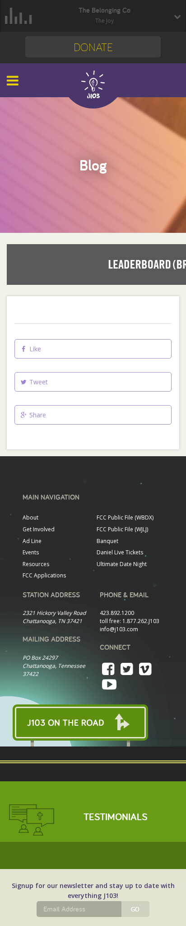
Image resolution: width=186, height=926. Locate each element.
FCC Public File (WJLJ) (122, 529)
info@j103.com (119, 629)
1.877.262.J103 (140, 621)
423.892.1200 (117, 613)
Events (31, 552)
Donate (93, 47)
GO (135, 909)
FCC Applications (44, 575)
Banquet (107, 541)
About (30, 517)
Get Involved (39, 529)
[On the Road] (93, 722)
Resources (36, 564)
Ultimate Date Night (122, 564)
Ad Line (32, 541)
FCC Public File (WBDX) (125, 517)
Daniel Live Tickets (120, 552)
